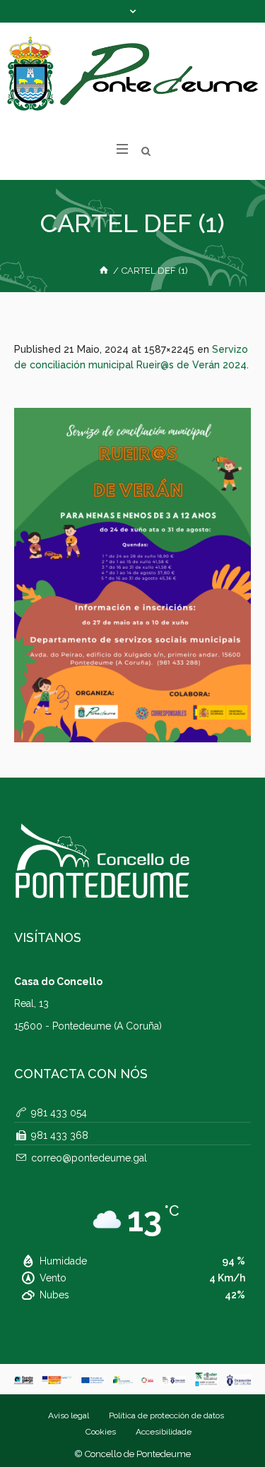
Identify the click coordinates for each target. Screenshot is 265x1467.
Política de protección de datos (166, 1415)
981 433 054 (59, 1112)
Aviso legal (68, 1415)
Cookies (101, 1432)
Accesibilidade (164, 1432)
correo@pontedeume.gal (89, 1158)
